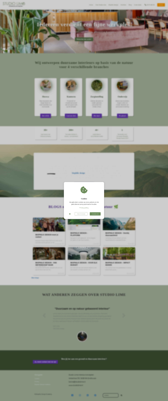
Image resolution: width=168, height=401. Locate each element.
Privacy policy (84, 208)
